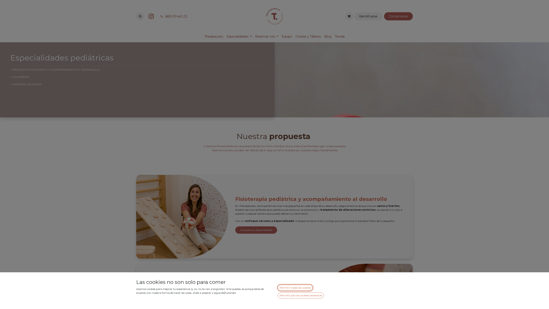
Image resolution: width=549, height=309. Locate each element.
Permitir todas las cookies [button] (295, 287)
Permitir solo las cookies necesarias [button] (301, 295)
